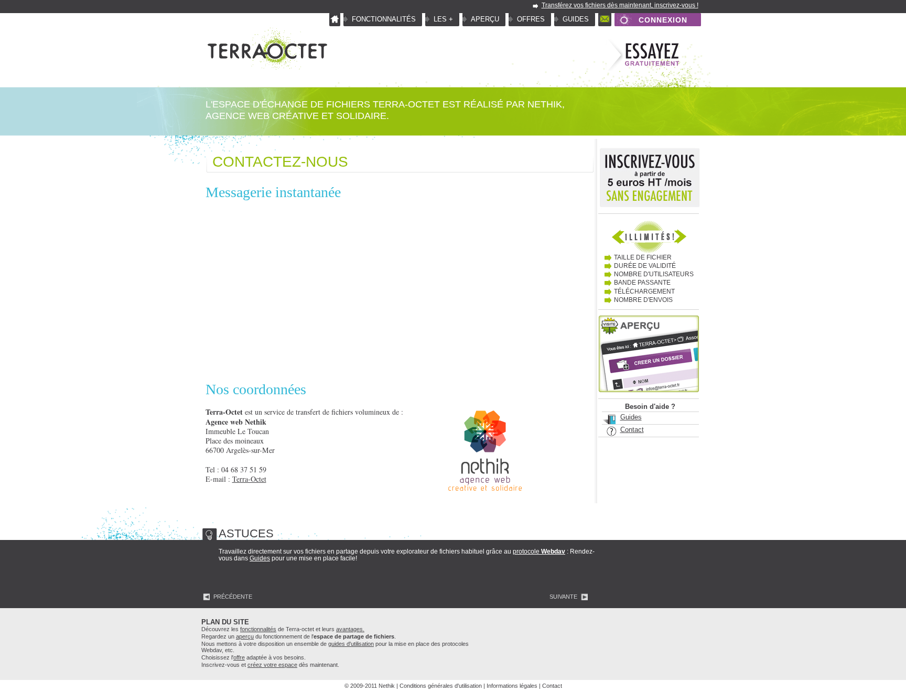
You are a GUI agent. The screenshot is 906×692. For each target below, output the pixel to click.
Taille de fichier (643, 257)
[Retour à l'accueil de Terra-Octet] (334, 19)
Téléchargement (644, 291)
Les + (443, 19)
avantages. (350, 629)
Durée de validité (645, 266)
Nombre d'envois (643, 300)
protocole (539, 551)
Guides (576, 19)
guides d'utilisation (351, 644)
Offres (531, 19)
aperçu (245, 636)
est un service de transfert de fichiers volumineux (298, 412)
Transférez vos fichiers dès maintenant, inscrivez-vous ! (620, 5)
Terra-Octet (249, 479)
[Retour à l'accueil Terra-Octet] (266, 68)
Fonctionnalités (384, 19)
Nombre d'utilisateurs (654, 274)
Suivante (563, 596)
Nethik (544, 104)
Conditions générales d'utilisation (441, 686)
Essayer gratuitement (643, 55)
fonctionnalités (258, 629)
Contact (604, 19)
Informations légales (512, 686)
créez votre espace (272, 665)
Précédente (232, 596)
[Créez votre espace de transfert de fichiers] (649, 179)
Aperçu (485, 19)
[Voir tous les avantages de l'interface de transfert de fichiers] (648, 236)
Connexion (663, 20)
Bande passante (642, 282)
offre (239, 657)
